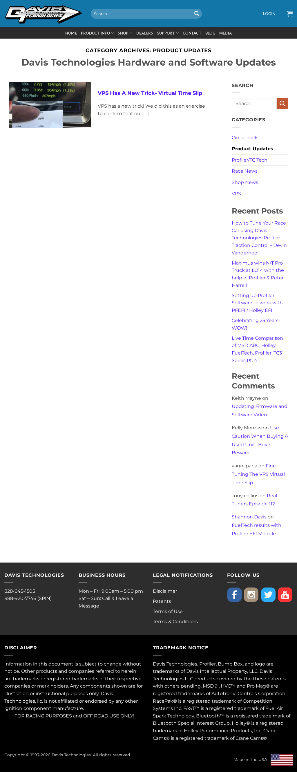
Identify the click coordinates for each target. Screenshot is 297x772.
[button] (269, 13)
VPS (236, 193)
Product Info (95, 33)
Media (225, 33)
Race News (245, 171)
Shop (123, 33)
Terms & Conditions (175, 621)
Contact (192, 33)
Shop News (245, 182)
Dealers (144, 33)
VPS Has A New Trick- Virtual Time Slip (150, 93)
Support (166, 33)
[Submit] (197, 14)
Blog (210, 33)
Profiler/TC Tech (249, 160)
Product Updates (252, 148)
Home (71, 33)
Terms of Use (168, 611)
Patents (162, 601)
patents (276, 678)
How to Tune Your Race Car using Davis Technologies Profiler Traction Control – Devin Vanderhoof (259, 237)
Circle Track (245, 137)
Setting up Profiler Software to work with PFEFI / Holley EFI (257, 303)
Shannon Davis (249, 517)
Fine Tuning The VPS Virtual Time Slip (258, 474)
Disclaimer (165, 591)
